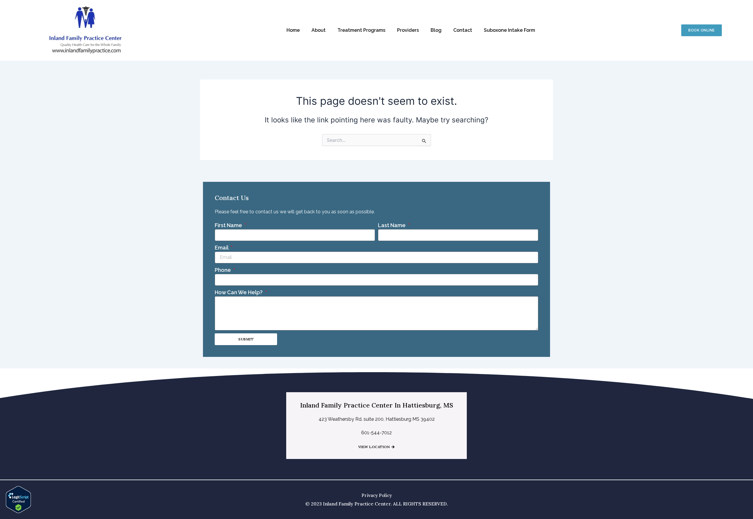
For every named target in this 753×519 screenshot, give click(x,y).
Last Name (392, 225)
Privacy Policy (376, 495)
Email (222, 247)
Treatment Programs (361, 30)
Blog (436, 30)
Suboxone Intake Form (509, 30)
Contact (462, 30)
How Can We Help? (239, 292)
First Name (229, 225)
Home (293, 30)
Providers (408, 30)
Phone (223, 270)
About (318, 30)
